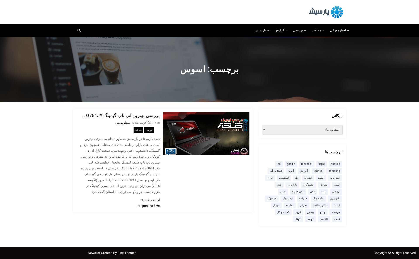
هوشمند (335, 212)
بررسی (298, 30)
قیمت (337, 205)
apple (321, 163)
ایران (270, 177)
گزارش (279, 30)
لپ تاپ (138, 130)
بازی (279, 184)
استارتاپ (335, 177)
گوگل (298, 219)
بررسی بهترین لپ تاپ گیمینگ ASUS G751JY (120, 115)
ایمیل (337, 184)
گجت (337, 219)
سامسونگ (318, 198)
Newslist (94, 253)
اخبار (342, 30)
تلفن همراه (298, 191)
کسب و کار (283, 212)
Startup (318, 170)
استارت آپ (276, 170)
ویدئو (322, 212)
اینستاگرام (308, 184)
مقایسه (290, 205)
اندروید (308, 177)
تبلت (323, 191)
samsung (334, 170)
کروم (298, 212)
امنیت (321, 177)
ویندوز (310, 212)
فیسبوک (271, 198)
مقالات (316, 30)
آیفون (291, 170)
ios (279, 163)
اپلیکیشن (284, 177)
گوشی (310, 219)
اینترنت (324, 184)
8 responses (147, 206)
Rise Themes (127, 253)
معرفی (334, 30)
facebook (306, 163)
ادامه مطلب (151, 200)
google (291, 163)
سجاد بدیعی (122, 122)
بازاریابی (292, 184)
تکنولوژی (335, 198)
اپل (296, 177)
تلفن (312, 191)
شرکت (303, 198)
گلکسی (324, 219)
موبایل (276, 205)
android (335, 163)
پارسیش (260, 30)
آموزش (304, 170)
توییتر (283, 191)
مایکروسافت (320, 205)
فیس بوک (288, 198)
